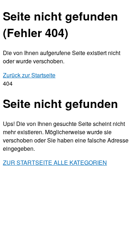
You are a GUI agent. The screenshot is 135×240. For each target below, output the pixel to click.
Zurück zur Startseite (29, 75)
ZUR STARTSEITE (28, 162)
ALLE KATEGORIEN (80, 162)
